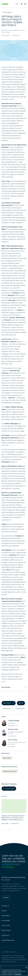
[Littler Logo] (5, 4)
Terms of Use (6, 925)
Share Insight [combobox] (6, 703)
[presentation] (14, 806)
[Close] (26, 967)
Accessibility (6, 920)
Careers (4, 911)
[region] (14, 971)
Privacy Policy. (18, 974)
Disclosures (5, 935)
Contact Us (5, 906)
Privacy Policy (6, 930)
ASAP (5, 796)
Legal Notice (6, 915)
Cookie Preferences (8, 940)
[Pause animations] (22, 4)
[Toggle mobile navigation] (25, 4)
